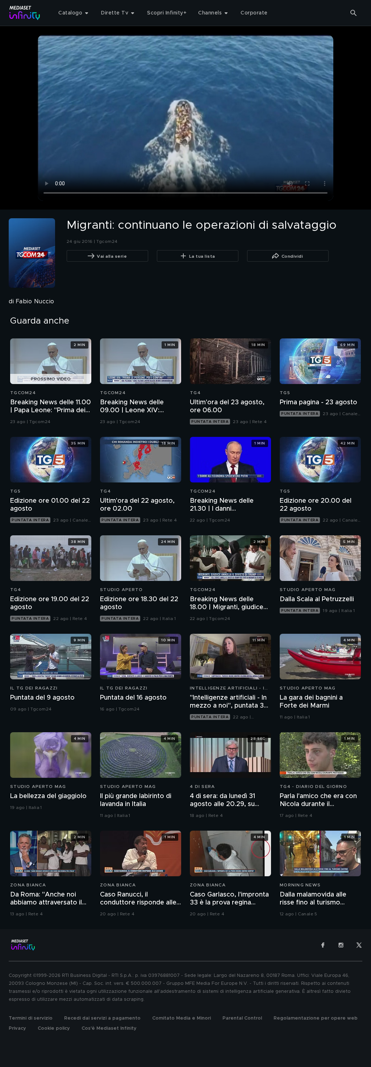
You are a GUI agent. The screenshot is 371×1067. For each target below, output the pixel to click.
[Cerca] (353, 13)
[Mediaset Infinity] (25, 12)
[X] (359, 945)
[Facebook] (323, 945)
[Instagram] (341, 945)
